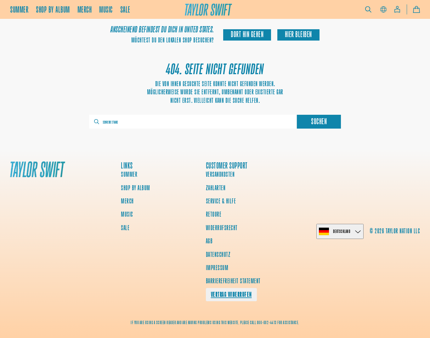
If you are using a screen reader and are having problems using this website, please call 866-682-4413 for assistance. (215, 322)
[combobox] (192, 122)
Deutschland (342, 231)
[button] (368, 9)
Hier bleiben (298, 34)
